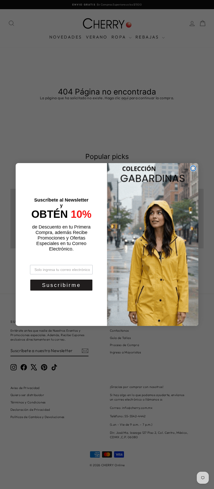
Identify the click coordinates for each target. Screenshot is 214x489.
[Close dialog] (193, 168)
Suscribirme (61, 285)
